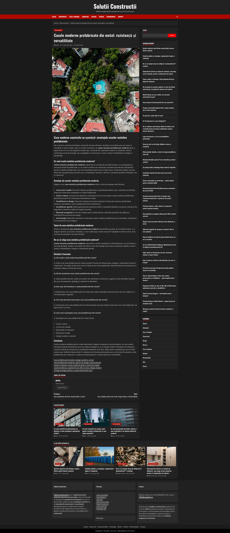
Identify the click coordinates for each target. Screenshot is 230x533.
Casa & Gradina (74, 17)
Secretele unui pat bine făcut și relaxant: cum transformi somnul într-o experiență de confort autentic (157, 198)
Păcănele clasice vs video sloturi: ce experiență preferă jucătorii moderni (157, 207)
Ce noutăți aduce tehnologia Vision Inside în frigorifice (159, 167)
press (57, 45)
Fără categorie (147, 349)
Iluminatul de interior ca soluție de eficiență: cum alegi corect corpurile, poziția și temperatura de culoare (159, 72)
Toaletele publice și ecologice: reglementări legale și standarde (99, 469)
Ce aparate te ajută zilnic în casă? (153, 115)
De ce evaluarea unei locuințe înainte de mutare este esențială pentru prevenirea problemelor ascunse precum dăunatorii (158, 128)
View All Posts (62, 388)
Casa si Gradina (147, 332)
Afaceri (93, 17)
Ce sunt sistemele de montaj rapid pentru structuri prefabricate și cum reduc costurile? (94, 431)
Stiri (144, 362)
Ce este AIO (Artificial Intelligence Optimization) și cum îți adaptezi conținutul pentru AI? (159, 246)
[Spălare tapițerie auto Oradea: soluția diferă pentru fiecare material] (68, 456)
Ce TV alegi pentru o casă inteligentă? (154, 121)
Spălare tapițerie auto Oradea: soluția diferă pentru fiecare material (66, 469)
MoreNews (121, 531)
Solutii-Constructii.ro (61, 495)
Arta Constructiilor (102, 502)
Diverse (101, 17)
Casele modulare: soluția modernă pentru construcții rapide (76, 365)
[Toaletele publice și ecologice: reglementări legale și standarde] (99, 456)
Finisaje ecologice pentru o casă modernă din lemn (73, 370)
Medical (145, 353)
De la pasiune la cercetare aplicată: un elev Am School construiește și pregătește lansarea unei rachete (159, 88)
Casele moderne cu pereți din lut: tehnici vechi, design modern (78, 368)
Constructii (63, 17)
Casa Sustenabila (102, 495)
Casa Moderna (101, 497)
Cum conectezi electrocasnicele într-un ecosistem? (158, 102)
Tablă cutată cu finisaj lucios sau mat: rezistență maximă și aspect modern (157, 253)
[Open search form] (177, 16)
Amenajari (85, 17)
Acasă (54, 17)
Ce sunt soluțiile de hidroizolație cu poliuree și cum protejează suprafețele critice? (67, 431)
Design (145, 341)
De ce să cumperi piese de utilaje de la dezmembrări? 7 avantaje (129, 469)
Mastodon (99, 518)
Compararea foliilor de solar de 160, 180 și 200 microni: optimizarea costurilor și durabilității (159, 287)
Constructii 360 (101, 506)
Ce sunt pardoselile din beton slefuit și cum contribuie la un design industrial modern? (123, 431)
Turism (145, 366)
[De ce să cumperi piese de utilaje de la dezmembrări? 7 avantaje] (130, 456)
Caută (145, 30)
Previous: (69, 395)
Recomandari (111, 17)
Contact (120, 17)
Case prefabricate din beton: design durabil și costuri (74, 360)
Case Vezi (99, 500)
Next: (117, 395)
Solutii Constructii (115, 6)
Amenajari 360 (101, 509)
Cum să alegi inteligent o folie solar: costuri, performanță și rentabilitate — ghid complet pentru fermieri (158, 278)
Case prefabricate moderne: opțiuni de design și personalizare (77, 362)
